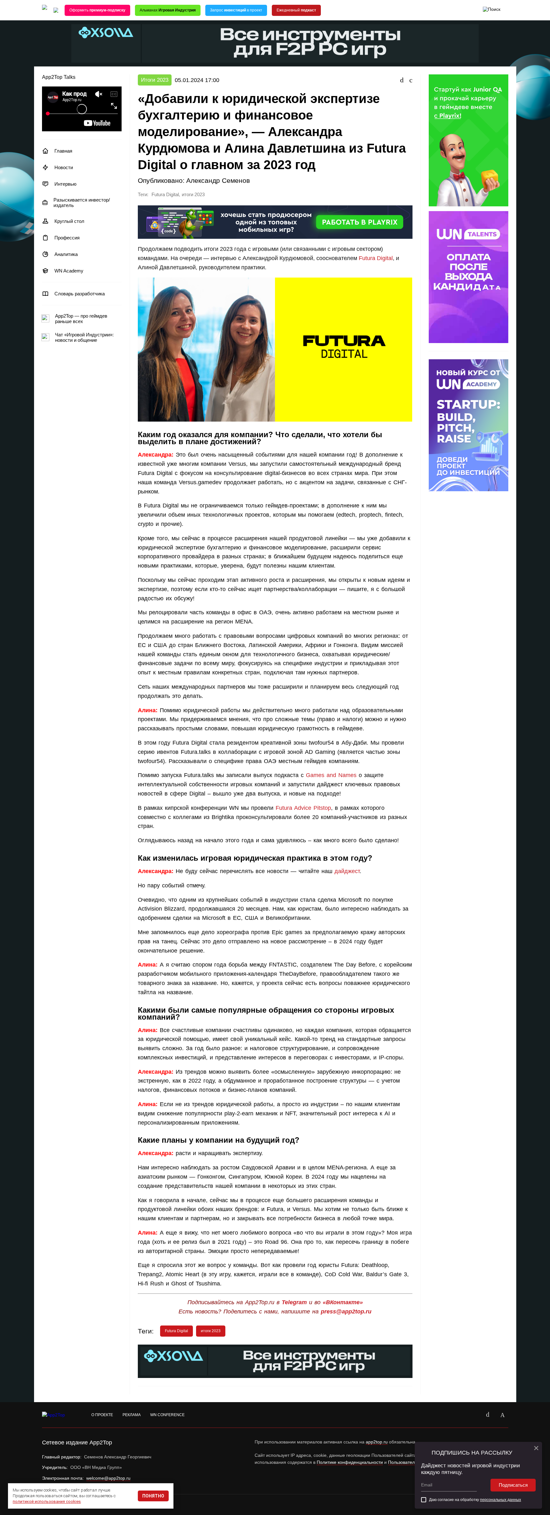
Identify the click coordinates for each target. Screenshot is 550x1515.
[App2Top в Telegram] (502, 1415)
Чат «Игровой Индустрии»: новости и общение (84, 337)
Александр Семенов (218, 180)
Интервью (65, 184)
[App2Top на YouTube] (473, 1415)
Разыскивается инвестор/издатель (81, 202)
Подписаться (513, 1485)
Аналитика (66, 254)
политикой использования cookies (47, 1501)
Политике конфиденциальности (350, 1462)
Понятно (153, 1495)
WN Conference (167, 1415)
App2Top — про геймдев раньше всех (81, 318)
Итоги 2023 (154, 80)
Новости (63, 167)
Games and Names (331, 775)
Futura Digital (165, 194)
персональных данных (500, 1500)
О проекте (102, 1415)
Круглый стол (69, 221)
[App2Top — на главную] (59, 1415)
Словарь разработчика (79, 293)
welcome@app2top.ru (108, 1478)
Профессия (67, 237)
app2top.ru (377, 1441)
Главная (63, 151)
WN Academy (68, 270)
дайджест (347, 871)
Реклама (132, 1415)
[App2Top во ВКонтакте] (488, 1415)
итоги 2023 (193, 194)
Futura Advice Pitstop (303, 808)
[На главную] (44, 10)
